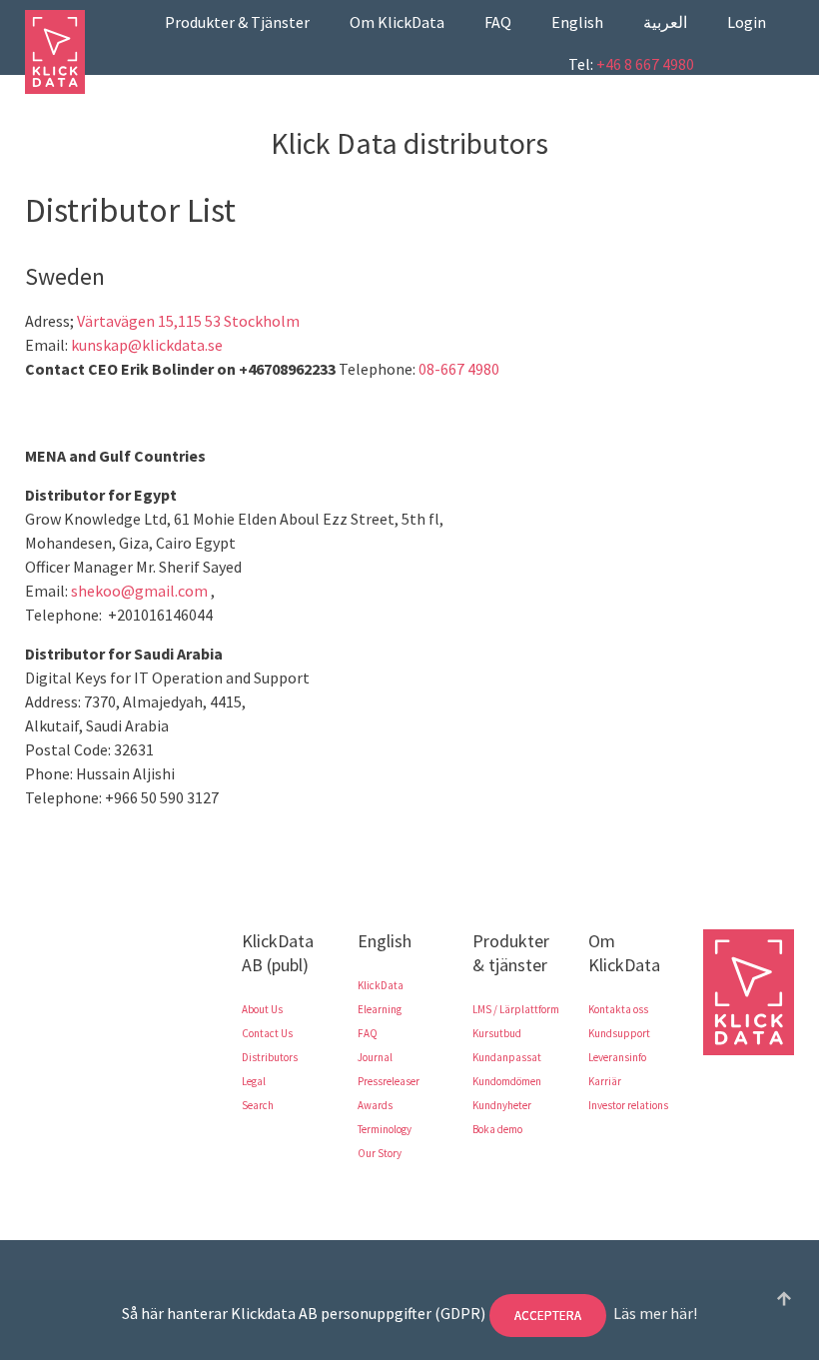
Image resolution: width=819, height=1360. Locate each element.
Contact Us (267, 1033)
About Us (262, 1009)
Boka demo (497, 1129)
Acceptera (547, 1315)
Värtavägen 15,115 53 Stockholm (188, 321)
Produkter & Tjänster (237, 22)
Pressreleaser (388, 1081)
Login (746, 22)
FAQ (497, 22)
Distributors (270, 1057)
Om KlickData (397, 22)
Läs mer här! (655, 1313)
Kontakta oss (618, 1009)
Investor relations (628, 1105)
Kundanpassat (506, 1057)
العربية (665, 22)
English (577, 22)
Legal (254, 1081)
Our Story (380, 1153)
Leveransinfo (617, 1057)
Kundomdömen (506, 1081)
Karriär (604, 1081)
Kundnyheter (501, 1105)
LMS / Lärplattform (515, 1009)
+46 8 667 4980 (645, 64)
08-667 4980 (458, 369)
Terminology (384, 1129)
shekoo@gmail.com (139, 591)
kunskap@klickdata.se (147, 345)
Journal (375, 1057)
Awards (375, 1105)
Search (258, 1105)
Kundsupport (619, 1033)
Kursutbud (496, 1033)
